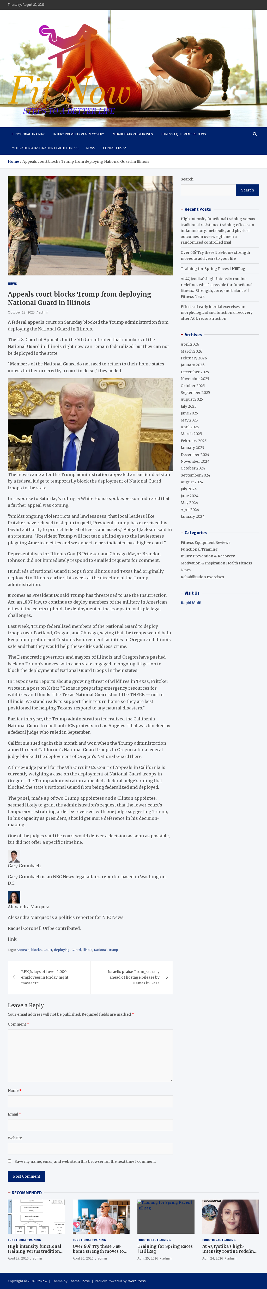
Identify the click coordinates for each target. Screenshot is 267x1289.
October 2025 (193, 385)
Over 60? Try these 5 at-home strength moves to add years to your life (98, 1251)
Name (15, 1090)
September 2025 (195, 392)
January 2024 (193, 516)
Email (14, 1114)
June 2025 (189, 413)
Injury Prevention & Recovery (78, 134)
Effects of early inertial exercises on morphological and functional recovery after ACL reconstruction (217, 312)
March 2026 (191, 351)
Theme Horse (79, 1281)
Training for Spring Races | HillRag (213, 268)
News (90, 148)
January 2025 (192, 447)
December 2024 (195, 454)
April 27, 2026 (18, 1258)
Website (15, 1138)
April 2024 (190, 509)
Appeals (23, 949)
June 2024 (189, 495)
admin (43, 312)
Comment (18, 1024)
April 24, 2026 (212, 1258)
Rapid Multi (191, 602)
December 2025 (195, 372)
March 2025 (191, 433)
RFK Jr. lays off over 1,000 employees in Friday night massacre (44, 977)
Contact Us (112, 148)
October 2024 (193, 468)
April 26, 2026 (83, 1258)
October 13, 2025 (21, 312)
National (100, 949)
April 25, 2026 (147, 1258)
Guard (76, 949)
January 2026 (193, 365)
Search (187, 179)
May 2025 (189, 420)
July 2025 (189, 406)
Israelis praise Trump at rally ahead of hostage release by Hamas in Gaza (134, 977)
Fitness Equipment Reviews (183, 134)
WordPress (137, 1281)
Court (48, 949)
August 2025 (192, 399)
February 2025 (194, 440)
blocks (36, 949)
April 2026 (190, 344)
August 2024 (192, 482)
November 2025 (195, 378)
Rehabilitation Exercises (132, 134)
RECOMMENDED (27, 1193)
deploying (62, 949)
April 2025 (190, 427)
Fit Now (41, 1281)
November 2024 (195, 461)
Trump (113, 949)
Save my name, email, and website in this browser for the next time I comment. (85, 1161)
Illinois (87, 949)
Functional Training (29, 134)
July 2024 (189, 489)
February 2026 (194, 358)
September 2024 (195, 475)
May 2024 (189, 502)
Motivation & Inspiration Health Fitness (45, 148)
